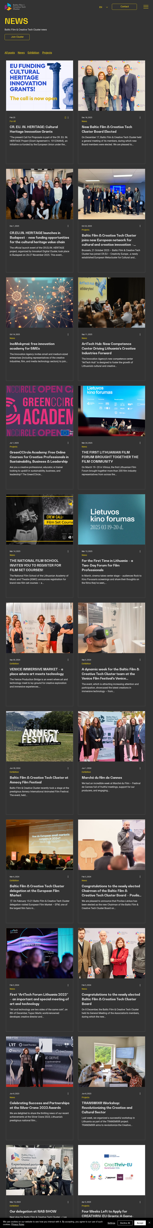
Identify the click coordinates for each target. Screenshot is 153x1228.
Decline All (125, 1222)
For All (13, 121)
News (21, 52)
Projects (47, 52)
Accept (140, 1222)
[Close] (149, 1223)
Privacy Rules (17, 1224)
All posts (10, 52)
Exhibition (33, 52)
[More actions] (69, 117)
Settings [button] (111, 1222)
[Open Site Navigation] (145, 6)
